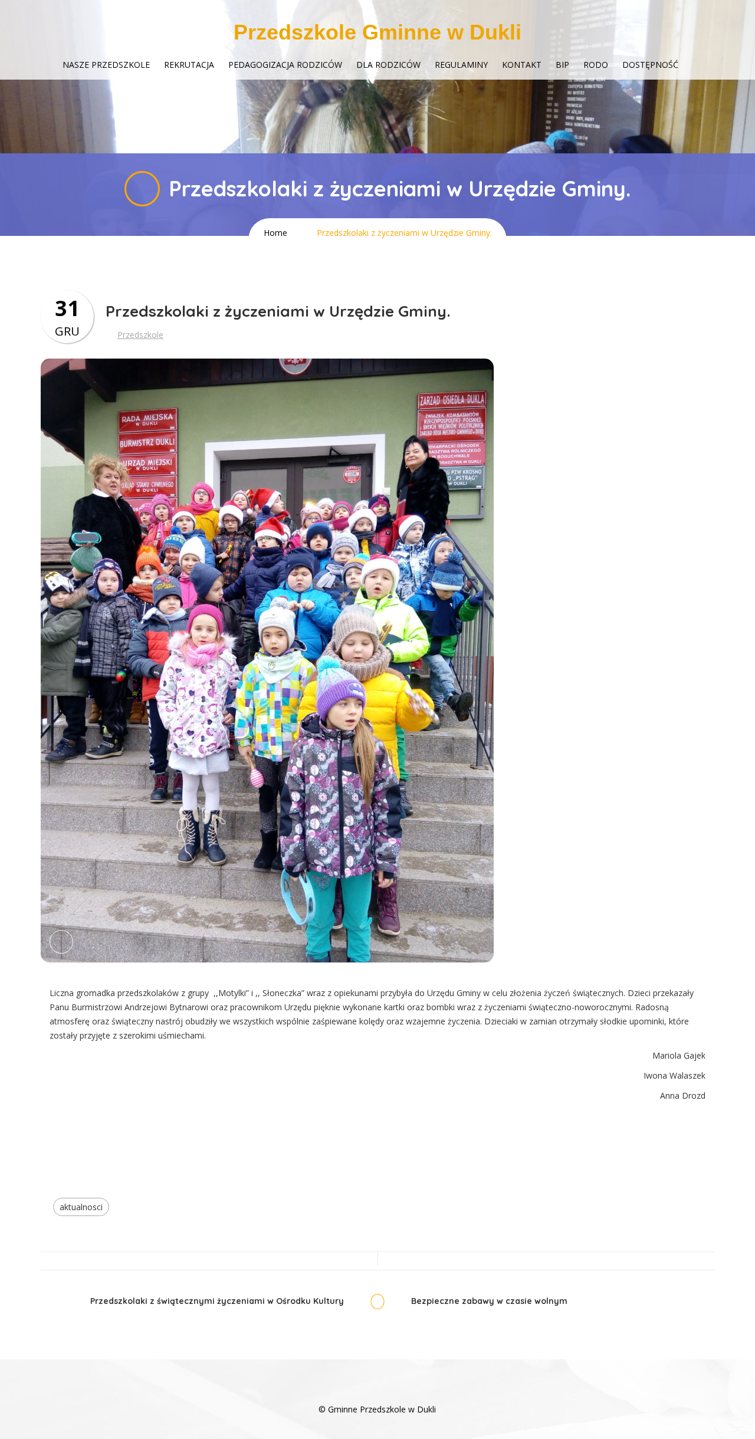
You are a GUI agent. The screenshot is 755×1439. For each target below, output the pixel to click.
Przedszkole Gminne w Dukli (377, 32)
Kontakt (521, 64)
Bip (562, 64)
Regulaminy (461, 64)
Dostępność (650, 64)
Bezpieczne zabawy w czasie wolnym (489, 1301)
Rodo (595, 64)
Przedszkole (140, 334)
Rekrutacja (189, 64)
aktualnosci (81, 1207)
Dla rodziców (388, 64)
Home (275, 232)
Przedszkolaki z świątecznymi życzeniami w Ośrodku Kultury (217, 1301)
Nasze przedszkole (106, 64)
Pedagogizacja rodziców (285, 64)
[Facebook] (377, 1391)
